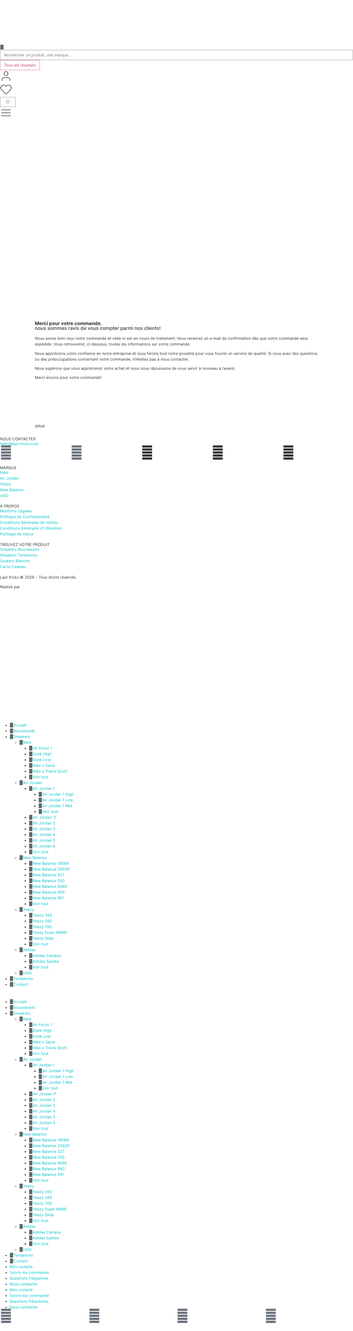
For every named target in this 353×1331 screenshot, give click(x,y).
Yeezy (28, 909)
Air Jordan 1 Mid (57, 805)
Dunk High (42, 753)
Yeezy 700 (42, 926)
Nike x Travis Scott (50, 771)
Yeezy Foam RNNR (50, 932)
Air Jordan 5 (44, 840)
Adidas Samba (46, 961)
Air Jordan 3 (44, 828)
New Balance (35, 857)
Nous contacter (24, 1284)
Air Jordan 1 (44, 788)
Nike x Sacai (44, 765)
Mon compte (21, 1266)
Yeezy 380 (42, 921)
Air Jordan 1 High (58, 794)
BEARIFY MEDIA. (37, 586)
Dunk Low (42, 759)
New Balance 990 (49, 892)
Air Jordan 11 (44, 817)
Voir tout (41, 776)
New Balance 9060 (50, 886)
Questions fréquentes (29, 1278)
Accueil (20, 725)
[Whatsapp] (6, 453)
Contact (20, 984)
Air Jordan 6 (44, 846)
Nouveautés (24, 730)
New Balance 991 (48, 897)
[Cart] (8, 102)
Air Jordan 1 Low (57, 800)
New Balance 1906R (51, 863)
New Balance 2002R (51, 869)
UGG (27, 972)
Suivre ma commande (29, 1272)
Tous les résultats (20, 65)
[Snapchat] (182, 1316)
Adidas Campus (47, 955)
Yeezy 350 (42, 915)
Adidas (29, 949)
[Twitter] (271, 1316)
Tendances (23, 978)
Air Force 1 (42, 748)
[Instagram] (77, 453)
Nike (27, 742)
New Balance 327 (48, 874)
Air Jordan (32, 782)
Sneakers (21, 736)
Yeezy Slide (43, 938)
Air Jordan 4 (44, 834)
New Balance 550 (49, 880)
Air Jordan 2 (44, 823)
